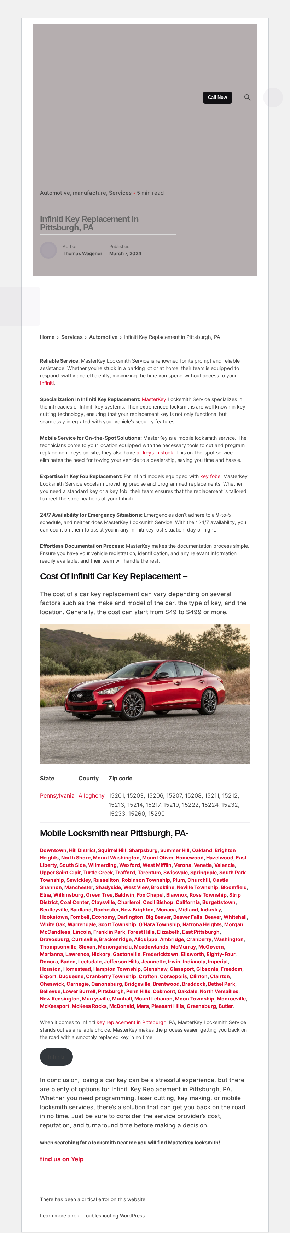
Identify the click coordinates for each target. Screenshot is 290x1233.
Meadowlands (151, 947)
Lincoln (82, 932)
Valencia (224, 865)
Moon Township (194, 999)
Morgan (233, 924)
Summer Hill (175, 850)
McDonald (121, 1006)
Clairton (220, 976)
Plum (179, 880)
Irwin (174, 961)
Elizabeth (168, 932)
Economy (103, 917)
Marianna (51, 954)
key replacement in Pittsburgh (131, 1022)
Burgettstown (219, 902)
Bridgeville (137, 984)
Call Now (217, 97)
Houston (50, 969)
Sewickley (78, 880)
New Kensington (60, 999)
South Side (72, 865)
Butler (226, 1006)
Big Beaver (158, 917)
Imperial (218, 961)
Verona (182, 865)
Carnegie (77, 984)
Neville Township (197, 887)
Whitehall (235, 917)
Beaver (213, 917)
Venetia (203, 865)
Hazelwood (219, 858)
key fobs (210, 476)
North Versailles (219, 991)
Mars (143, 1006)
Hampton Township (117, 969)
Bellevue (50, 991)
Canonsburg (106, 984)
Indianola (194, 961)
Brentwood (166, 984)
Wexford (129, 865)
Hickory (101, 954)
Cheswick (52, 984)
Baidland (81, 909)
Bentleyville (54, 909)
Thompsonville (58, 947)
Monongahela (115, 947)
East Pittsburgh (201, 932)
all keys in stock (155, 453)
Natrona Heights (202, 924)
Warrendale (82, 924)
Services (120, 192)
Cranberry (198, 939)
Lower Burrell (79, 991)
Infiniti (47, 383)
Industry (211, 909)
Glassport (182, 969)
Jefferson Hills (121, 961)
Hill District (82, 850)
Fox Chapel (150, 895)
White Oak (52, 924)
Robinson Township (146, 880)
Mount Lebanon (153, 999)
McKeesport (54, 1006)
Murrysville (96, 999)
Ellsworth (192, 954)
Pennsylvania (57, 795)
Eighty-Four (221, 954)
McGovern (211, 947)
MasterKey (154, 399)
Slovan (87, 947)
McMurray (183, 947)
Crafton (148, 976)
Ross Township (208, 895)
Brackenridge (115, 939)
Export (48, 976)
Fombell (79, 917)
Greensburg (201, 1006)
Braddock (193, 984)
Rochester (106, 909)
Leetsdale (90, 961)
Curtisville (84, 939)
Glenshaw (155, 969)
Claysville (103, 902)
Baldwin (124, 895)
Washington (229, 939)
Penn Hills (138, 991)
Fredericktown (160, 954)
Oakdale (187, 991)
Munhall (122, 999)
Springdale (203, 872)
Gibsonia (207, 969)
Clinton (199, 976)
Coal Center (74, 902)
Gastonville (126, 954)
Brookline (162, 887)
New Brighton (137, 909)
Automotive (55, 192)
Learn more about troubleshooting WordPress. (93, 1216)
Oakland (202, 850)
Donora (49, 961)
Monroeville (231, 999)
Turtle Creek (98, 872)
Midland (188, 909)
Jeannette (153, 961)
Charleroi (128, 902)
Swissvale (175, 872)
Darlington (130, 917)
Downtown (53, 850)
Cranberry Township (111, 976)
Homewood (190, 858)
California (188, 902)
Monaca (166, 909)
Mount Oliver (157, 858)
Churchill (198, 880)
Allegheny (92, 795)
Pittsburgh (111, 991)
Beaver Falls (187, 917)
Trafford (125, 872)
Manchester (78, 887)
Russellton (106, 880)
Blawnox (176, 895)
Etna (45, 895)
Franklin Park (109, 932)
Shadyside (108, 887)
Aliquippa (145, 939)
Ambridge (172, 939)
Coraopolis (173, 976)
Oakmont (164, 991)
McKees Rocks (89, 1006)
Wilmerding (102, 865)
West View (136, 887)
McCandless (55, 932)
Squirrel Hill (112, 850)
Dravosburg (54, 939)
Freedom (231, 969)
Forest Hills (141, 932)
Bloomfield (234, 887)
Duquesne (71, 976)
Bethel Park (221, 984)
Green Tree (99, 895)
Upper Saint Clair (60, 872)
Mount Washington (116, 858)
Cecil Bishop (158, 902)
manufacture (89, 192)
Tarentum (149, 872)
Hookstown (54, 917)
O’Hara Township (159, 924)
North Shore (76, 858)
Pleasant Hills (167, 1006)
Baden (68, 961)
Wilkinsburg (68, 895)
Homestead (77, 969)
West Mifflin (157, 865)
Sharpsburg (143, 850)
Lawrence (77, 954)
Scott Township (117, 924)
